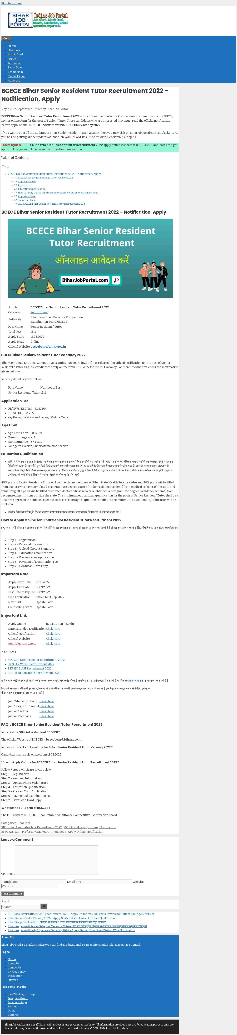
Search (5, 901)
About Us (13, 963)
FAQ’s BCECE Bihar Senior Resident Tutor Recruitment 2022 (51, 203)
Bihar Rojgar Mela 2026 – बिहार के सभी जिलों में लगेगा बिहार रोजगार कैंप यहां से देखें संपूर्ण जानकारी (57, 922)
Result (12, 59)
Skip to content (11, 3)
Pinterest (13, 1014)
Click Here (53, 629)
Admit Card (15, 54)
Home (12, 46)
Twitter (12, 1006)
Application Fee (27, 181)
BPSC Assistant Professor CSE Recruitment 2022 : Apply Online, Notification (52, 831)
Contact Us (14, 967)
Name (5, 882)
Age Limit (23, 185)
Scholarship (15, 72)
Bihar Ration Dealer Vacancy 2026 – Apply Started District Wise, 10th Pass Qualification (62, 918)
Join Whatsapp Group (21, 994)
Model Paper (16, 76)
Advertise (14, 80)
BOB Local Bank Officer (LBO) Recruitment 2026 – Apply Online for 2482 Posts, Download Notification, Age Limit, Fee (81, 914)
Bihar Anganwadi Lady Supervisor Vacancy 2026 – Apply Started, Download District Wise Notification (71, 930)
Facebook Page (17, 1002)
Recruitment (39, 312)
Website (138, 882)
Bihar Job (14, 50)
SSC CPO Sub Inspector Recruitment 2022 (36, 660)
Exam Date (15, 67)
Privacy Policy (17, 971)
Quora (11, 1010)
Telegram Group (18, 998)
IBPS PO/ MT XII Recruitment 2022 (31, 664)
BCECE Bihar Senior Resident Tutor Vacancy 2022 (45, 177)
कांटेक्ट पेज (135, 680)
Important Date (26, 196)
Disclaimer (15, 975)
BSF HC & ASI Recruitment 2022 (29, 668)
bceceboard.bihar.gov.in (48, 346)
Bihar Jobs (23, 823)
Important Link (26, 200)
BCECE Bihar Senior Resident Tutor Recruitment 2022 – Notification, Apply (55, 173)
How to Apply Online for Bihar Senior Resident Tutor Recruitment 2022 (58, 192)
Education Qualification (31, 189)
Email (71, 882)
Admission (14, 63)
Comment (8, 874)
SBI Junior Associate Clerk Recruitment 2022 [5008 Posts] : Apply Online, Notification (58, 827)
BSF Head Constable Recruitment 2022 (34, 673)
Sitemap (13, 980)
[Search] (43, 906)
